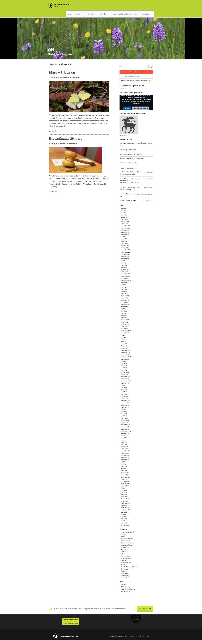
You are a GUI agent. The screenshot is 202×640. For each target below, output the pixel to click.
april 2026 (124, 217)
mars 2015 (124, 497)
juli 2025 (123, 237)
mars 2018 (124, 418)
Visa (128, 108)
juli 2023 (123, 285)
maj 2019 (124, 389)
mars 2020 (124, 370)
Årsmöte (123, 534)
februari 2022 (125, 320)
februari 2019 (125, 396)
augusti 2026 (125, 208)
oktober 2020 (125, 355)
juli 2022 (123, 309)
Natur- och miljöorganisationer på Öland (125, 14)
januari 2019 (124, 398)
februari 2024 (125, 269)
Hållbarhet (124, 549)
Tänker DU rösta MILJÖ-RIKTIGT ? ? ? (131, 154)
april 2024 (124, 267)
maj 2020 (124, 366)
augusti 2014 (125, 512)
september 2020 (126, 357)
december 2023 (125, 274)
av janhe (63, 143)
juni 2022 (124, 311)
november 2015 (125, 479)
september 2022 (126, 304)
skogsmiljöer (125, 573)
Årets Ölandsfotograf (127, 532)
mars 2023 (124, 293)
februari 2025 (125, 245)
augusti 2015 (125, 486)
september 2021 (126, 331)
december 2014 (125, 503)
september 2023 (126, 280)
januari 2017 (124, 449)
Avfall (123, 536)
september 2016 (126, 457)
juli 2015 (123, 488)
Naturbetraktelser (126, 558)
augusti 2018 (125, 407)
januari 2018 (124, 422)
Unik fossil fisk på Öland (129, 200)
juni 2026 (124, 213)
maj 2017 (124, 440)
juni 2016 (124, 464)
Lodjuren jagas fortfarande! (128, 150)
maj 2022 (124, 313)
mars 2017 (124, 444)
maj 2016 (124, 466)
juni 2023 (124, 287)
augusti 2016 (125, 459)
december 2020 (125, 350)
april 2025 (124, 241)
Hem (69, 14)
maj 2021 (124, 339)
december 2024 (125, 250)
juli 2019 (123, 385)
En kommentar (72, 143)
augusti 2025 (125, 234)
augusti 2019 (125, 383)
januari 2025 (124, 248)
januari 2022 (124, 322)
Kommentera (75, 77)
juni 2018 (124, 411)
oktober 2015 (125, 481)
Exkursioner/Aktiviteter (128, 543)
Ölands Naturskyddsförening (129, 567)
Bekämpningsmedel (127, 538)
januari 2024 (124, 272)
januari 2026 (124, 224)
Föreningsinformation (127, 545)
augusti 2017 (125, 433)
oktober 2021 (125, 328)
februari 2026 (125, 221)
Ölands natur (146, 14)
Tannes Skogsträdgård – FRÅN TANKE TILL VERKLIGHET (129, 181)
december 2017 (125, 424)
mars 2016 (124, 470)
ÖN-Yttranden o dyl (126, 569)
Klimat (123, 554)
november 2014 (125, 505)
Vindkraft (124, 578)
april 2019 (124, 392)
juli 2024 (123, 261)
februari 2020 (125, 372)
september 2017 (126, 431)
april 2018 (124, 416)
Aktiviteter (90, 14)
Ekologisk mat (125, 541)
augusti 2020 (125, 359)
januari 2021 (124, 348)
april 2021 (124, 341)
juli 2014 (123, 514)
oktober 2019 (125, 379)
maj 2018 (124, 414)
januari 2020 (124, 374)
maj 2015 (124, 492)
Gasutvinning (125, 547)
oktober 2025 (125, 230)
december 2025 (125, 226)
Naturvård (124, 560)
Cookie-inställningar (116, 636)
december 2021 (125, 324)
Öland (123, 565)
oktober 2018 (125, 405)
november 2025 (125, 228)
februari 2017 (125, 446)
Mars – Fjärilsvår (62, 72)
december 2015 (125, 477)
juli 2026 (123, 210)
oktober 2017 (125, 429)
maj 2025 (124, 239)
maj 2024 (124, 265)
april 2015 (124, 494)
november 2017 (125, 427)
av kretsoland (65, 77)
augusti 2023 (125, 282)
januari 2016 (124, 475)
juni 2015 (124, 490)
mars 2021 (124, 344)
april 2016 (124, 468)
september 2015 (126, 484)
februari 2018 (125, 420)
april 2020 (124, 368)
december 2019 (125, 376)
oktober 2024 (125, 254)
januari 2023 (124, 298)
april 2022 (124, 315)
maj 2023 (124, 289)
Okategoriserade (126, 562)
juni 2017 (124, 438)
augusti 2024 (125, 258)
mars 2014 (124, 523)
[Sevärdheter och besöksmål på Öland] (129, 125)
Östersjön (124, 571)
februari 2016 (125, 473)
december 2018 (125, 400)
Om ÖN (78, 14)
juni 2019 (124, 387)
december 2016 (125, 451)
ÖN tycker (103, 14)
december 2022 (125, 300)
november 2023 (125, 276)
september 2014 (126, 510)
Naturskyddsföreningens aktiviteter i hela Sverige (134, 81)
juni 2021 (124, 337)
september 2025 (126, 232)
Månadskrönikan (126, 556)
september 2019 (126, 381)
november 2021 (125, 326)
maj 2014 (124, 518)
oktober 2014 (125, 507)
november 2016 (125, 453)
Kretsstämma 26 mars (65, 138)
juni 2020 (124, 363)
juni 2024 (124, 263)
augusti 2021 (125, 333)
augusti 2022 (125, 306)
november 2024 (125, 252)
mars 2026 (124, 219)
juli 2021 (123, 335)
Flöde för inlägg (125, 587)
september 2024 (126, 256)
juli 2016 (123, 462)
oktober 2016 (125, 455)
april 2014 (124, 521)
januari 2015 (124, 501)
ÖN (51, 50)
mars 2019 (124, 394)
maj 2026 (124, 215)
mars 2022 (124, 317)
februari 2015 (125, 499)
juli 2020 (123, 361)
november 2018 (125, 403)
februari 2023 (125, 296)
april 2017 (124, 442)
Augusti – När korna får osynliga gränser (132, 158)
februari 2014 (125, 525)
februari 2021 (125, 346)
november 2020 (125, 352)
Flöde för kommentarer (128, 589)
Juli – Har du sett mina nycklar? (129, 163)
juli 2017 (123, 435)
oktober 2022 (125, 302)
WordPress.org (125, 591)
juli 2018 (123, 409)
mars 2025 (124, 243)
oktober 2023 (125, 278)
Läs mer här (123, 88)
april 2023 (124, 291)
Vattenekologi (125, 576)
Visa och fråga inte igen (140, 108)
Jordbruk (123, 551)
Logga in (123, 584)
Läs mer (51, 131)
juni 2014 (124, 516)
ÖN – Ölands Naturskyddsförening (132, 93)
